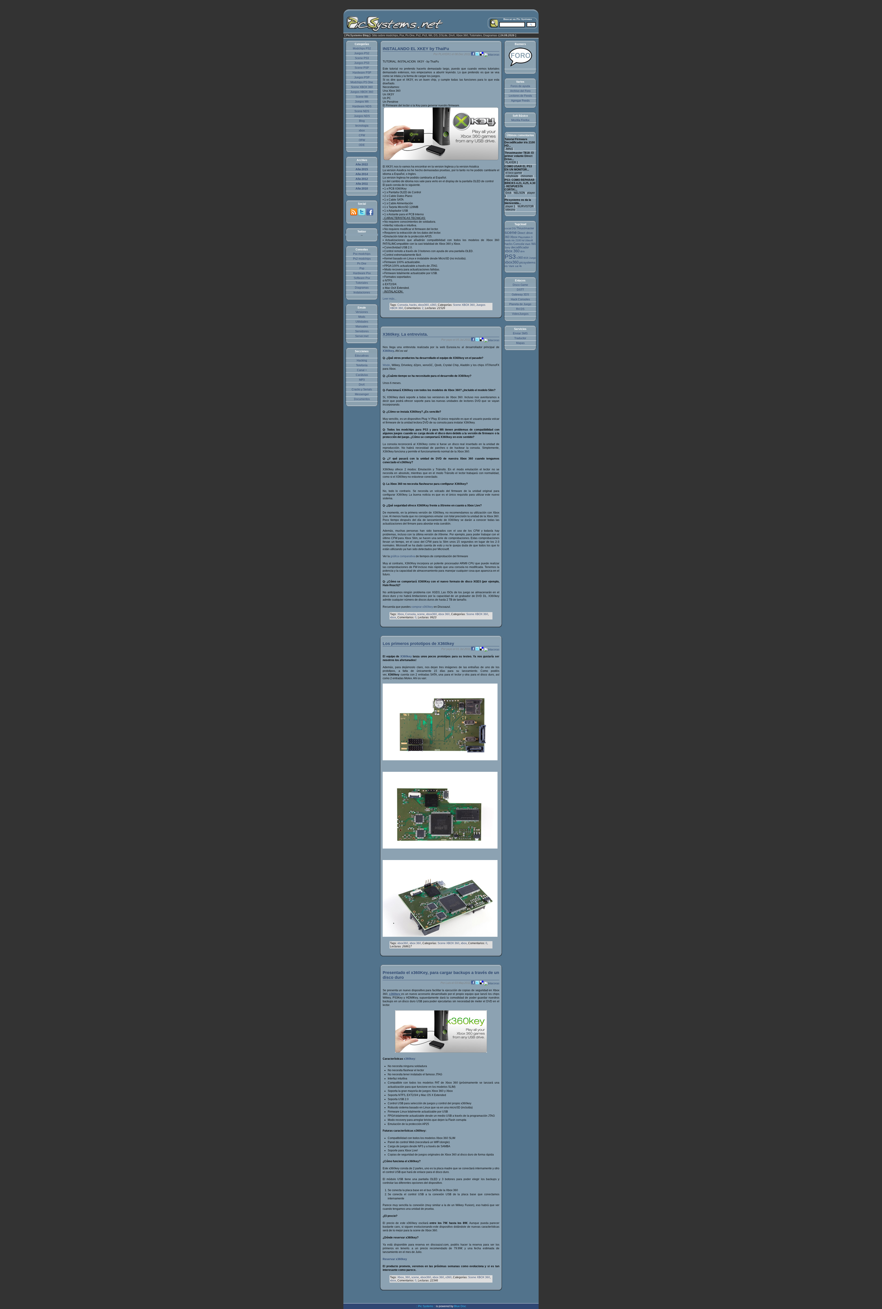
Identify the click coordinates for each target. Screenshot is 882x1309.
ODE (362, 145)
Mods (361, 316)
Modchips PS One (362, 82)
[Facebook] (369, 214)
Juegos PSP (362, 77)
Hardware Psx (362, 273)
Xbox (400, 614)
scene (421, 614)
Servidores (362, 331)
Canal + (362, 370)
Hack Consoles (520, 299)
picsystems (527, 262)
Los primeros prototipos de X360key (418, 643)
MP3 (362, 379)
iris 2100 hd (518, 240)
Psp (361, 268)
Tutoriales (362, 282)
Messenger (362, 394)
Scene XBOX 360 (464, 305)
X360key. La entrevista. (405, 334)
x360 (433, 305)
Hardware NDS (361, 106)
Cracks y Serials (362, 389)
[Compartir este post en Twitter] (477, 54)
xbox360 (423, 305)
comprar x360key (422, 606)
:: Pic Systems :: (425, 1306)
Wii (533, 244)
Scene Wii (362, 96)
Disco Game (520, 285)
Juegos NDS (362, 116)
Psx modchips (361, 254)
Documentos (362, 399)
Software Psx (362, 278)
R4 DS (520, 309)
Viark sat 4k (515, 266)
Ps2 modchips (362, 258)
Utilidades (362, 321)
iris (506, 266)
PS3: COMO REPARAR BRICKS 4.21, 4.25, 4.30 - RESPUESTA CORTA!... (520, 184)
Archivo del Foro (520, 91)
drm (522, 251)
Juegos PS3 (361, 63)
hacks (413, 305)
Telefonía (362, 365)
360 (407, 1277)
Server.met (361, 336)
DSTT (520, 289)
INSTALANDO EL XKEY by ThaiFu (416, 48)
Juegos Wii (362, 101)
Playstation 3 (525, 237)
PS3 (510, 256)
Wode (386, 365)
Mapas (520, 343)
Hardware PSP (362, 72)
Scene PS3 (362, 58)
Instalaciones (361, 292)
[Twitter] (362, 214)
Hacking (362, 360)
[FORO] (520, 66)
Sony (507, 247)
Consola (402, 305)
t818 (525, 257)
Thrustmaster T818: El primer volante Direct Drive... (519, 156)
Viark (528, 244)
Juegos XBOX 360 (361, 92)
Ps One (361, 263)
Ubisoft (529, 240)
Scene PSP (362, 67)
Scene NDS (361, 111)
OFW (362, 140)
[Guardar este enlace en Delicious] (482, 54)
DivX (362, 384)
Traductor (520, 338)
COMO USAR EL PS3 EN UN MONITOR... (518, 168)
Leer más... (389, 298)
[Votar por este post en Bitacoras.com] (491, 54)
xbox (393, 617)
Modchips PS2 (362, 48)
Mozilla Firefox (520, 120)
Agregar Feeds (520, 100)
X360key (388, 350)
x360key (409, 1058)
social (508, 228)
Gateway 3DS (520, 294)
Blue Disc (460, 1306)
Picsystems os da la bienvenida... (518, 201)
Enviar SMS (520, 333)
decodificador (520, 247)
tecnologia (361, 125)
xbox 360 (444, 614)
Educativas (362, 355)
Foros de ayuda (520, 86)
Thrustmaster (525, 228)
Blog (362, 120)
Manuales (362, 326)
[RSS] (354, 214)
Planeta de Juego (520, 304)
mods (508, 240)
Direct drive (525, 233)
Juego (532, 257)
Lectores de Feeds (520, 95)
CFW (362, 135)
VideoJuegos (520, 313)
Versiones (362, 312)
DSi (514, 228)
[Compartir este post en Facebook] (473, 54)
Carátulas (362, 375)
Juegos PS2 (361, 53)
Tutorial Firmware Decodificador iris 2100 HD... (520, 142)
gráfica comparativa (402, 556)
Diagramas (362, 287)
